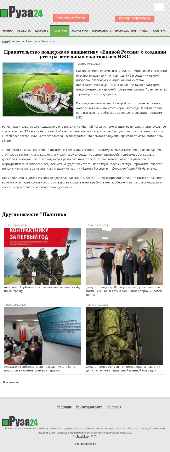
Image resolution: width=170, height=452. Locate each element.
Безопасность (101, 30)
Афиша (144, 30)
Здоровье (41, 30)
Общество (24, 30)
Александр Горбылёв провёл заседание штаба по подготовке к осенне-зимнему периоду (39, 368)
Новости (31, 41)
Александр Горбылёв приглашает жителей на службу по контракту (42, 289)
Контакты (114, 407)
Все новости (11, 382)
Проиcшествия (125, 30)
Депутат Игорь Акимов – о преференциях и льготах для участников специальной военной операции (123, 368)
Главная (7, 30)
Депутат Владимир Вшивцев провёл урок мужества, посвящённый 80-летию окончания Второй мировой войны (124, 291)
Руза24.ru (82, 436)
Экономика (79, 30)
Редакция (64, 407)
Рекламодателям (89, 407)
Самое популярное (134, 18)
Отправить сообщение (71, 17)
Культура (159, 30)
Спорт (6, 42)
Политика (60, 30)
